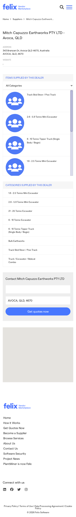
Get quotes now (38, 311)
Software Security (14, 453)
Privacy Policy (11, 506)
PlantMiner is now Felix (17, 463)
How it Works (11, 422)
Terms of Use (26, 506)
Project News (11, 458)
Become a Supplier (15, 433)
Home (7, 417)
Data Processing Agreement (49, 506)
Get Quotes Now (13, 428)
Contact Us (10, 448)
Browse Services (13, 438)
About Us (9, 443)
